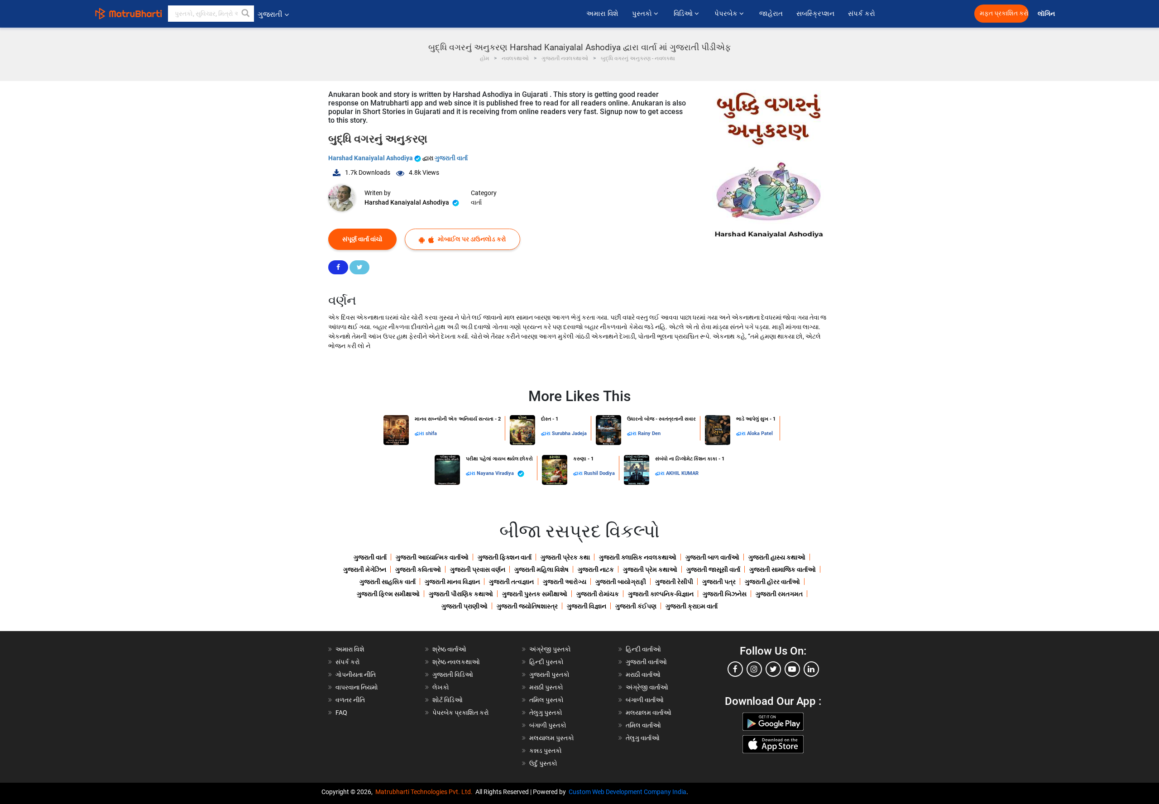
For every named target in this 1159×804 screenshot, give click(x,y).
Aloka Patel (760, 433)
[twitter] (773, 669)
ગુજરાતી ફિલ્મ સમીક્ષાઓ (388, 594)
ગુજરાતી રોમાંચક (597, 594)
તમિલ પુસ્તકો (546, 700)
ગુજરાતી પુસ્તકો (549, 674)
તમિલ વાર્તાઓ (643, 725)
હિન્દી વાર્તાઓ (643, 649)
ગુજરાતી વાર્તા (451, 158)
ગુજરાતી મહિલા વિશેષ (541, 569)
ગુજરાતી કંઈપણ (635, 606)
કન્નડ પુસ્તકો (545, 750)
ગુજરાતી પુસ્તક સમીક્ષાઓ (534, 594)
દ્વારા (420, 433)
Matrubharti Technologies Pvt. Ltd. (425, 791)
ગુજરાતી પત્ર (719, 581)
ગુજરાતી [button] (270, 14)
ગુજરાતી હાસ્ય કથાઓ (776, 557)
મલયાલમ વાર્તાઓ (648, 712)
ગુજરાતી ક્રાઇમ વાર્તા (692, 606)
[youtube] (792, 669)
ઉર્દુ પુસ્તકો (543, 763)
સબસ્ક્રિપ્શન (815, 14)
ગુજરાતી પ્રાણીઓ (464, 606)
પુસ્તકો (643, 14)
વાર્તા (476, 202)
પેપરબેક (726, 14)
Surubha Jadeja (569, 433)
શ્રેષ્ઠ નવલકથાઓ (456, 661)
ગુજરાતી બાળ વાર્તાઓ (712, 557)
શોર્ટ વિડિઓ (447, 700)
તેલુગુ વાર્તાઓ (643, 738)
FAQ (341, 712)
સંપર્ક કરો (861, 14)
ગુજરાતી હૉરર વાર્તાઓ (772, 581)
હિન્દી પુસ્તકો (546, 661)
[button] (246, 13)
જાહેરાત (771, 14)
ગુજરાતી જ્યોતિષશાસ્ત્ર (527, 606)
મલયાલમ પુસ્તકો (551, 738)
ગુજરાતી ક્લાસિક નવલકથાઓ (637, 557)
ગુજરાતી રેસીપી (674, 581)
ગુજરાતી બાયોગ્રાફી (620, 581)
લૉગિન (1047, 14)
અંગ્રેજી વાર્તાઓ (647, 687)
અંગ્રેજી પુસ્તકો (550, 649)
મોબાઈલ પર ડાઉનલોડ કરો (471, 239)
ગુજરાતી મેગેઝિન (364, 569)
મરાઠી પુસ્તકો (546, 687)
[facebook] (735, 669)
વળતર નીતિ (350, 700)
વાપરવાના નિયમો (357, 687)
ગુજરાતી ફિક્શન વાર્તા (505, 557)
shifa (431, 433)
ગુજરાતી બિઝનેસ (725, 594)
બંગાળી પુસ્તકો (547, 725)
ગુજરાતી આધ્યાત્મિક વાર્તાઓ (432, 557)
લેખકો (440, 687)
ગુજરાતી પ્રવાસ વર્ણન (477, 569)
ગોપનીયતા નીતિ (355, 674)
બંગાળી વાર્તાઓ (645, 700)
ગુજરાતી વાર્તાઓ (646, 661)
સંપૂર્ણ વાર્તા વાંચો (362, 239)
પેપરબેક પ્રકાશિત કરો (460, 712)
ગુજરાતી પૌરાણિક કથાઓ (461, 594)
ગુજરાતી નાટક (596, 569)
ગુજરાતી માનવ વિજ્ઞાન (452, 581)
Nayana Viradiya (496, 473)
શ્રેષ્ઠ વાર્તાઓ (449, 649)
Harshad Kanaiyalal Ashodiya (371, 158)
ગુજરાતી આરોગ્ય (564, 581)
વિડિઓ (684, 14)
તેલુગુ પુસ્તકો (545, 712)
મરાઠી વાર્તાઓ (643, 674)
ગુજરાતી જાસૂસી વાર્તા (713, 569)
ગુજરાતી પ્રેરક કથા (565, 557)
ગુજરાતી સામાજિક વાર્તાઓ (782, 569)
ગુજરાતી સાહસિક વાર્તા (387, 581)
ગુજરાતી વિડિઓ (452, 674)
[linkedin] (811, 669)
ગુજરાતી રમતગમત (779, 594)
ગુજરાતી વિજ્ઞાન (586, 606)
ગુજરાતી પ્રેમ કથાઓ (650, 569)
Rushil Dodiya (599, 473)
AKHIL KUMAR (682, 473)
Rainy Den (649, 433)
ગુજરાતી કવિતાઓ (418, 569)
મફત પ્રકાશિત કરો (1004, 13)
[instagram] (754, 669)
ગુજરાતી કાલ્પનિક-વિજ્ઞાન (661, 594)
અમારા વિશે (602, 14)
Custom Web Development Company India (627, 791)
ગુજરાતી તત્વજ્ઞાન (511, 581)
